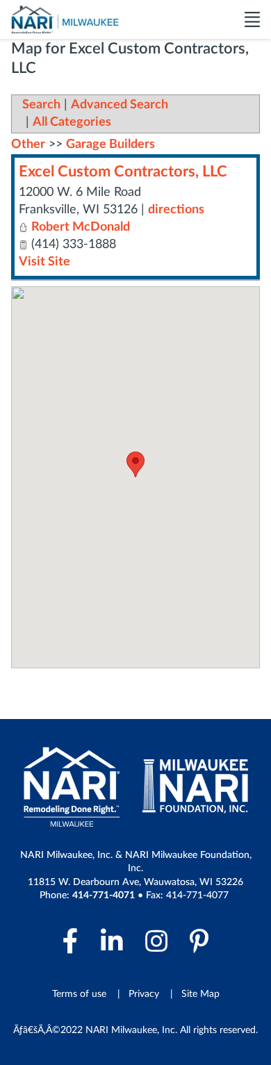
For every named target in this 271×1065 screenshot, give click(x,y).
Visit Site (44, 262)
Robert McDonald (80, 227)
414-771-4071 (103, 895)
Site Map (200, 994)
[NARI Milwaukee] (65, 19)
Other (28, 144)
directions (176, 210)
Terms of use (79, 994)
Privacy (144, 994)
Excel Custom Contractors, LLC (123, 171)
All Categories (72, 122)
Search (41, 105)
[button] (135, 464)
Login (10, 1054)
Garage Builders (110, 144)
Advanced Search (119, 105)
